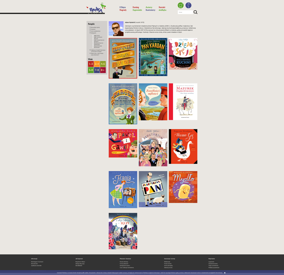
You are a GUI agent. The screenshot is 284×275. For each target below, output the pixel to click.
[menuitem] (123, 7)
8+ (103, 70)
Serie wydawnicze (95, 31)
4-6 (103, 64)
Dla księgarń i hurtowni (37, 261)
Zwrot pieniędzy (168, 265)
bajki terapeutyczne (99, 40)
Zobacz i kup (121, 77)
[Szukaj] (195, 12)
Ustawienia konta (213, 263)
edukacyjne (97, 44)
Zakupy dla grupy (80, 263)
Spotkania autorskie (36, 265)
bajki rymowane (98, 37)
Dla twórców (34, 263)
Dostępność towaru (125, 265)
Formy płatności (124, 263)
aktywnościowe (98, 46)
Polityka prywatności (213, 267)
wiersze (96, 38)
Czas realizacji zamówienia (127, 267)
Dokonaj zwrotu (168, 267)
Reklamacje (167, 261)
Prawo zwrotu (168, 263)
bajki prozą (97, 35)
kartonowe (97, 47)
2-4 (97, 64)
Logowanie (211, 261)
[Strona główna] (102, 9)
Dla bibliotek (79, 265)
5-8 (91, 70)
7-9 (97, 70)
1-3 (91, 64)
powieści (96, 41)
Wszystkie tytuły (95, 27)
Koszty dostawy (124, 261)
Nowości (93, 29)
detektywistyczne (98, 43)
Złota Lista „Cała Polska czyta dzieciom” (97, 54)
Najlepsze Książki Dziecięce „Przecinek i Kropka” (98, 50)
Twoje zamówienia (213, 265)
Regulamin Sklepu (80, 261)
